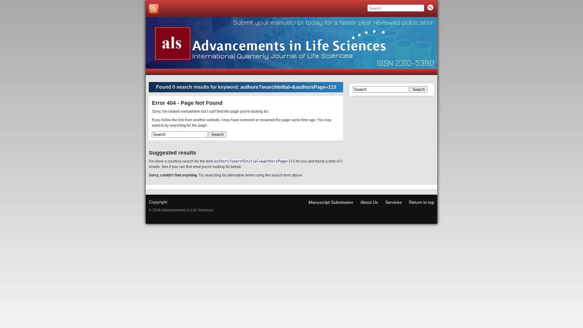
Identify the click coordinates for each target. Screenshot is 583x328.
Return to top (421, 202)
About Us (369, 202)
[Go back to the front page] (291, 43)
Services (393, 202)
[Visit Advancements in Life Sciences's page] (154, 9)
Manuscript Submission (331, 202)
